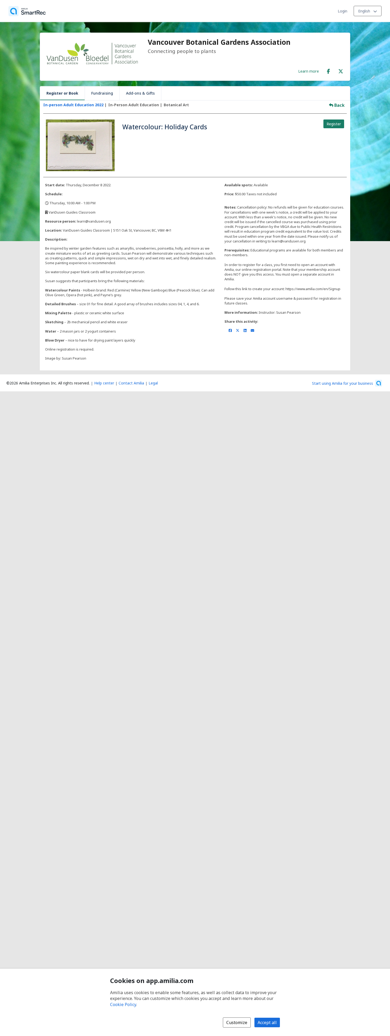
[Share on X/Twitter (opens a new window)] (237, 330)
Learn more (308, 71)
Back (339, 105)
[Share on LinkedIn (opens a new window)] (245, 330)
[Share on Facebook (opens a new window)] (230, 330)
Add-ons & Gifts (140, 93)
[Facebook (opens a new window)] (328, 70)
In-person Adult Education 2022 (73, 104)
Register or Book (62, 93)
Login (342, 11)
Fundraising (102, 93)
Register (334, 123)
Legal (153, 383)
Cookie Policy (123, 1004)
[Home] (27, 11)
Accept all (267, 1022)
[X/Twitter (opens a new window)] (340, 70)
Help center (104, 383)
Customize (236, 1022)
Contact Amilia (131, 383)
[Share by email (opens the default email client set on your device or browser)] (252, 330)
